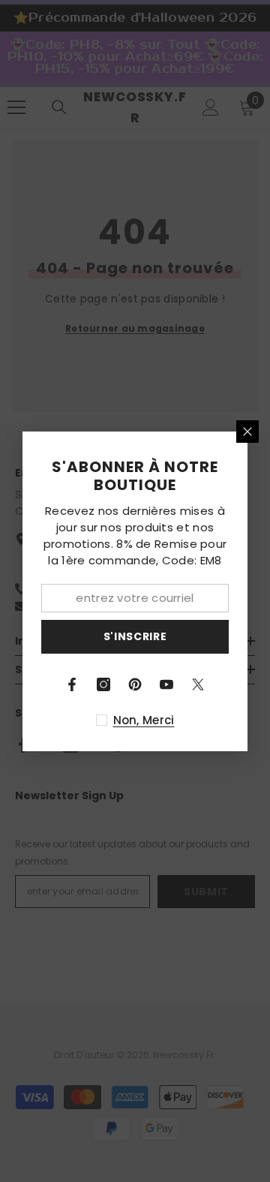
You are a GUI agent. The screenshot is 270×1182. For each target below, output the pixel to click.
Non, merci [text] (144, 720)
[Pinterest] (135, 684)
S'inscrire (135, 636)
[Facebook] (72, 684)
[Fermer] (247, 431)
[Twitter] (198, 684)
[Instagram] (103, 684)
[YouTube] (166, 684)
